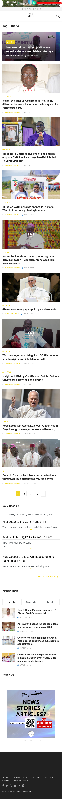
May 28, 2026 (27, 314)
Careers (6, 780)
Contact (37, 777)
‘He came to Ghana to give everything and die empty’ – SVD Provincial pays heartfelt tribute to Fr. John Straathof (29, 157)
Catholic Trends (15, 56)
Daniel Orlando (12, 314)
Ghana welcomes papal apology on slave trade (29, 309)
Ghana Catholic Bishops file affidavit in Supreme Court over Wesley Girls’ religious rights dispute (37, 657)
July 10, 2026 (28, 165)
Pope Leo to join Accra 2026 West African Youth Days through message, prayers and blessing (30, 427)
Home (5, 777)
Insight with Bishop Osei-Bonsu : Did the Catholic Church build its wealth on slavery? (30, 377)
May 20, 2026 (28, 363)
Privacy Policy (21, 780)
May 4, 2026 (28, 384)
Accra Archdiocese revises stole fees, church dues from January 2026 (37, 625)
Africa (10, 41)
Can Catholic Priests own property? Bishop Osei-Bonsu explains (36, 611)
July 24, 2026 (32, 56)
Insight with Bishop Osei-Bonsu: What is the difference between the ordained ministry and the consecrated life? (30, 104)
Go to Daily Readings (49, 576)
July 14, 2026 (28, 112)
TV (27, 777)
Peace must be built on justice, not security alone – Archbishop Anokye (30, 49)
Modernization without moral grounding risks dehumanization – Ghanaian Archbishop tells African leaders (28, 259)
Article (7, 96)
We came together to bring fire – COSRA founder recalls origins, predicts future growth (30, 357)
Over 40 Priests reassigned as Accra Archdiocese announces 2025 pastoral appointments (38, 640)
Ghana (6, 149)
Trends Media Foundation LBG (22, 791)
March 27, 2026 (29, 483)
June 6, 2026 (28, 215)
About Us (49, 777)
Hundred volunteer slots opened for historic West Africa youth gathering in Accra (28, 208)
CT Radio (17, 777)
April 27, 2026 (29, 433)
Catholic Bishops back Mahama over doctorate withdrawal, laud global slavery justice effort (29, 476)
